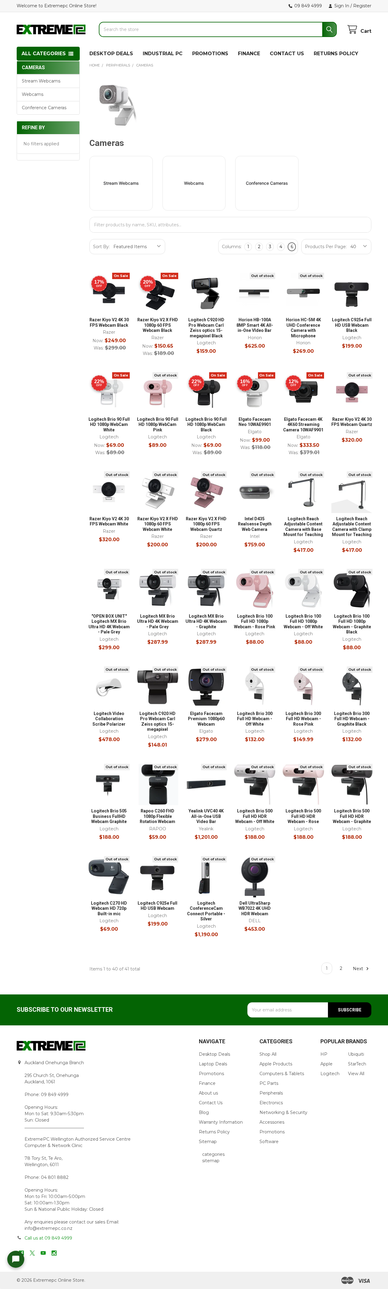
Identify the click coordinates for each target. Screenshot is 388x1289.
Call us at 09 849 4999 (48, 1238)
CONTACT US (287, 53)
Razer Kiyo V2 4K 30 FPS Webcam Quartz (351, 422)
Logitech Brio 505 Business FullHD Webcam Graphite (109, 816)
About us (208, 1093)
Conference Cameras (44, 107)
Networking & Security (283, 1112)
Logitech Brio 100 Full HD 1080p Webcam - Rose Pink (254, 621)
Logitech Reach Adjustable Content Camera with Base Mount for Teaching (303, 526)
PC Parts (268, 1083)
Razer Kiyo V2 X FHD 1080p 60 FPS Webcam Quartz (206, 524)
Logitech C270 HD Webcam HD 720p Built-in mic (109, 908)
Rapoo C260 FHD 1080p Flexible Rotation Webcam (157, 816)
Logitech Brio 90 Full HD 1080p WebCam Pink (157, 424)
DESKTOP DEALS (111, 53)
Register (362, 5)
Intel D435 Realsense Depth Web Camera (255, 524)
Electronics (271, 1102)
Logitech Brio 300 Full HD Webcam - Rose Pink (303, 719)
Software (269, 1141)
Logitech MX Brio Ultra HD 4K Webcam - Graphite (206, 621)
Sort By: (101, 246)
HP (323, 1054)
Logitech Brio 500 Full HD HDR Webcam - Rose (303, 816)
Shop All (267, 1054)
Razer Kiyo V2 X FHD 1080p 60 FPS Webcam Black (157, 325)
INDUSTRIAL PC (162, 53)
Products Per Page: (326, 246)
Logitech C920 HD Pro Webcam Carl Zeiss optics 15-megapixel (157, 721)
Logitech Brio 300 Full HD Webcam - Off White (255, 719)
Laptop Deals (213, 1064)
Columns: (232, 246)
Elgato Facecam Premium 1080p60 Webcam (206, 719)
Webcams (32, 94)
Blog (204, 1112)
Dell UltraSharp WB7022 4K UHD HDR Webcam (255, 908)
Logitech (330, 1073)
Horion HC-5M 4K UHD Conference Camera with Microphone (303, 327)
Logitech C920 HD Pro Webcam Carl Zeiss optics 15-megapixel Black (206, 327)
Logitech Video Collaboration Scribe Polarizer (108, 719)
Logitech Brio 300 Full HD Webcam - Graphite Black (352, 719)
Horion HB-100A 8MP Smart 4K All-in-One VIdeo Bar (254, 325)
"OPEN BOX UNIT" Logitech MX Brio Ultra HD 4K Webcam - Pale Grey (109, 624)
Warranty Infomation (221, 1122)
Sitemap (208, 1141)
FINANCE (249, 53)
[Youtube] (43, 1253)
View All (356, 1073)
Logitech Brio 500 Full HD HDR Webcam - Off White (254, 816)
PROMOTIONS (210, 53)
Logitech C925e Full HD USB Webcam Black (352, 325)
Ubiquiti (356, 1054)
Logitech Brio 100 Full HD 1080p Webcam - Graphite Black (352, 624)
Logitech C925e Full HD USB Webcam (157, 906)
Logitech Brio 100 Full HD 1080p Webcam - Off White (303, 621)
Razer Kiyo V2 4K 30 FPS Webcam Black (109, 322)
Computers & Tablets (281, 1073)
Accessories (271, 1122)
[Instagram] (54, 1253)
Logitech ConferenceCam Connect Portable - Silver (206, 911)
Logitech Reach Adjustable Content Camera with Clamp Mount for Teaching (352, 526)
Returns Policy (214, 1132)
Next (358, 968)
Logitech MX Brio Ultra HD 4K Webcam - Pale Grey (157, 621)
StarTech (357, 1064)
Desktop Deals (214, 1054)
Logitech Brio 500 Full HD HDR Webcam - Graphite (352, 816)
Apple (326, 1064)
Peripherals (271, 1093)
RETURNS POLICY (336, 53)
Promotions (211, 1073)
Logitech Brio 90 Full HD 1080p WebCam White (109, 424)
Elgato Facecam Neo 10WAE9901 (255, 422)
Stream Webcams (41, 81)
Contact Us (210, 1102)
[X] (32, 1253)
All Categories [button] (44, 53)
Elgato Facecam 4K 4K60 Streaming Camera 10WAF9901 (303, 424)
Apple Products (275, 1064)
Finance (207, 1083)
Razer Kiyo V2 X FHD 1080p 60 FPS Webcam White (157, 524)
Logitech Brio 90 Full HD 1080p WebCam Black (206, 424)
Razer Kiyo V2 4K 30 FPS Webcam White (109, 521)
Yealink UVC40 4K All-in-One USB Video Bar (206, 816)
